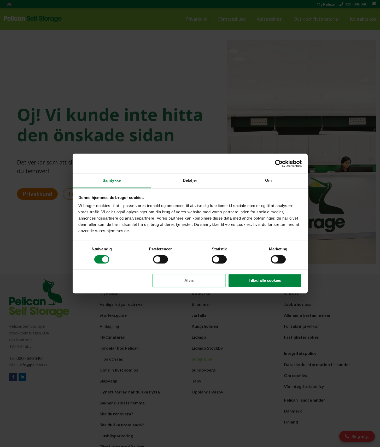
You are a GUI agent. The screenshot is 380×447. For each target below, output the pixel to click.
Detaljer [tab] (190, 180)
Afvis (189, 280)
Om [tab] (268, 180)
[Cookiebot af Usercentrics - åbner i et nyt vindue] (279, 163)
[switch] (160, 259)
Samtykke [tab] (112, 180)
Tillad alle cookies (265, 280)
